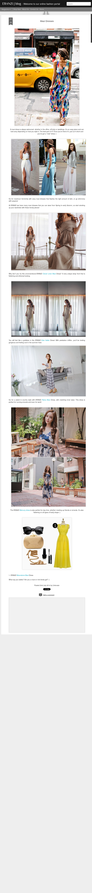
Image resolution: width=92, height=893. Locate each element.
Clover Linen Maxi (49, 274)
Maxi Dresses (47, 21)
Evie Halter (46, 340)
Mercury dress (25, 510)
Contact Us (34, 9)
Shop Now (17, 9)
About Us (25, 9)
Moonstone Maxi (23, 575)
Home (42, 9)
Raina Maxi (46, 400)
